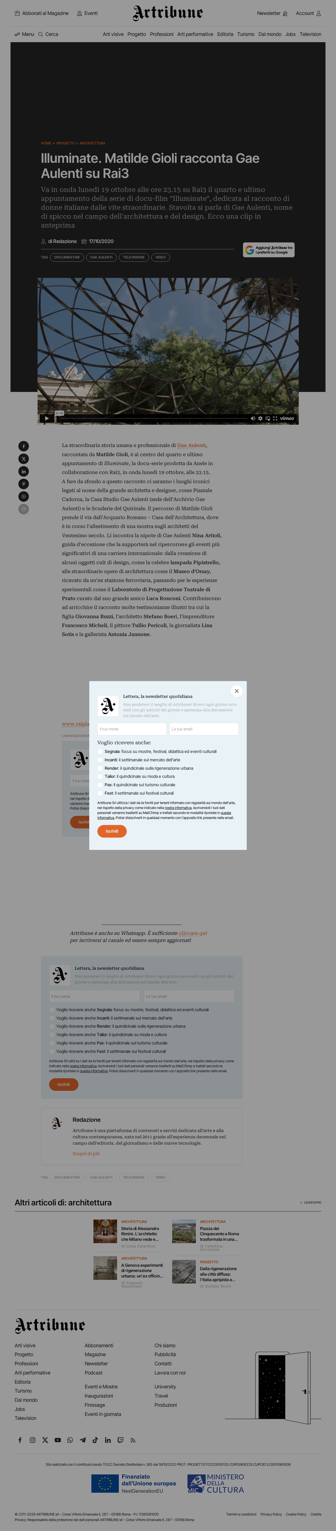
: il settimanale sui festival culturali (139, 793)
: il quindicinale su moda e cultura (140, 776)
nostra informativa (178, 808)
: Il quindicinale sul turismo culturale (140, 784)
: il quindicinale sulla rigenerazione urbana (149, 768)
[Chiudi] (237, 691)
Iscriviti (112, 831)
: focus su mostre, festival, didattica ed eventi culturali (161, 751)
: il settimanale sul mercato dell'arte (142, 759)
